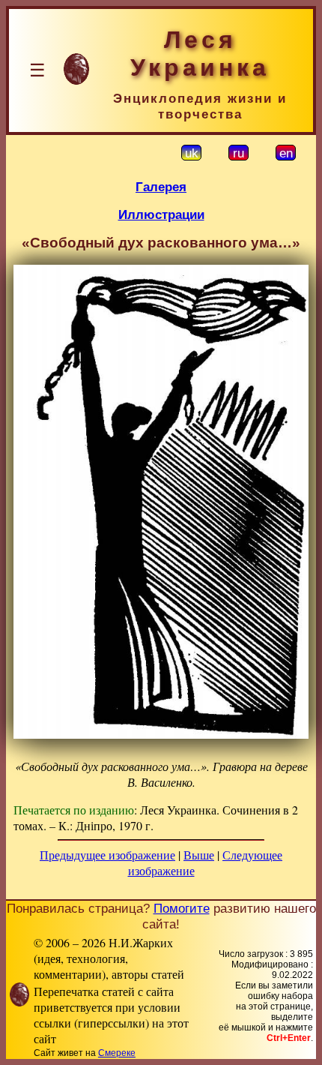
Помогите (182, 908)
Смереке (117, 1053)
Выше (198, 854)
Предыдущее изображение (107, 854)
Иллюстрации (161, 214)
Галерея (161, 186)
